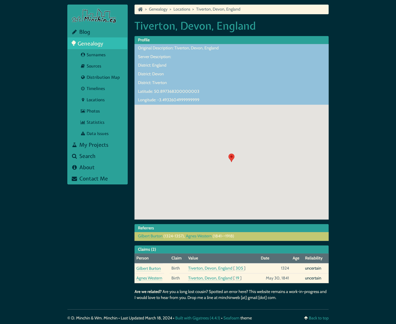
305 (240, 268)
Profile (144, 39)
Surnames (95, 55)
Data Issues (97, 133)
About (86, 167)
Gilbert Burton (150, 236)
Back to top (319, 318)
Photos (92, 111)
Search (87, 156)
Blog (84, 31)
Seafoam (231, 318)
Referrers (146, 228)
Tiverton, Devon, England (218, 9)
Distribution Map (102, 77)
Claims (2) (147, 249)
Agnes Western (199, 236)
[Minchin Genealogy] (140, 9)
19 (238, 278)
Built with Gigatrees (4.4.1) (197, 318)
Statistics (94, 122)
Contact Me (93, 178)
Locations (95, 100)
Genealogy (89, 43)
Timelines (95, 88)
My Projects (93, 144)
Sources (93, 66)
